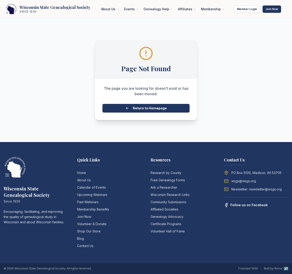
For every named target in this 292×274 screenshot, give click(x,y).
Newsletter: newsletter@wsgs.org (256, 189)
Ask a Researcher (164, 187)
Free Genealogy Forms (168, 180)
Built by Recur (273, 268)
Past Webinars (88, 202)
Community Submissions (168, 202)
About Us (108, 9)
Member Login (247, 9)
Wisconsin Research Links (170, 195)
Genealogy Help (156, 9)
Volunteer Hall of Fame (168, 231)
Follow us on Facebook (249, 205)
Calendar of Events (91, 187)
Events (129, 9)
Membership (211, 9)
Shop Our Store (89, 231)
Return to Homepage (150, 108)
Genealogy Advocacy (167, 217)
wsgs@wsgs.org (243, 181)
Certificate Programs (166, 224)
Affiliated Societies (164, 209)
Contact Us (85, 246)
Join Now (272, 9)
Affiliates (185, 9)
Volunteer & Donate (92, 224)
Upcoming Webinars (92, 195)
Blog (80, 238)
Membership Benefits (93, 209)
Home (81, 173)
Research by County (166, 173)
